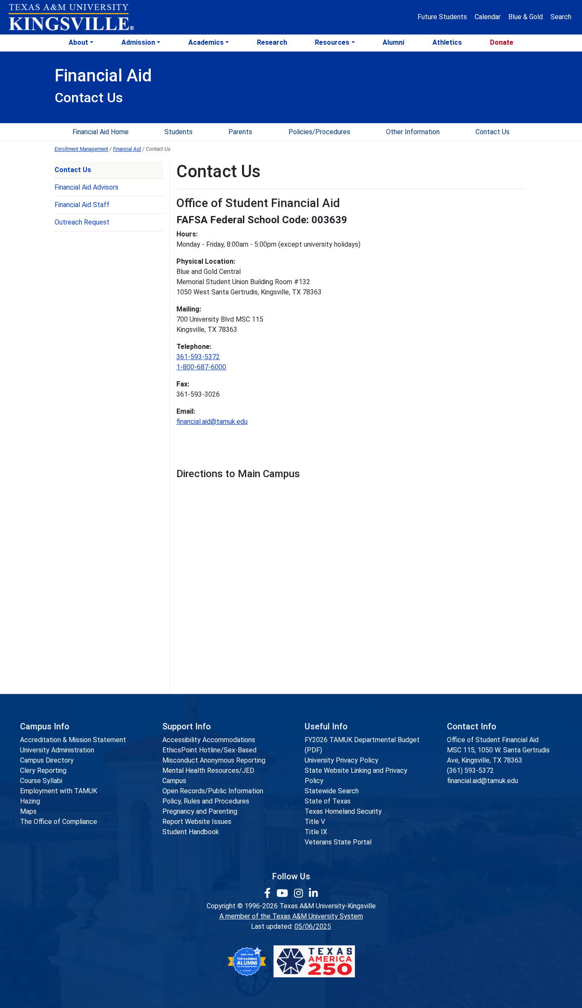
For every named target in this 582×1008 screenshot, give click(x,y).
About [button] (78, 42)
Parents (240, 132)
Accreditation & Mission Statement (73, 740)
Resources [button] (332, 42)
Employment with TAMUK (58, 791)
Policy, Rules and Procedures (205, 801)
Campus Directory (47, 760)
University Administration (57, 750)
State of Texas (328, 801)
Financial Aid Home (100, 132)
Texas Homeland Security (343, 811)
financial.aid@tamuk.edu (212, 422)
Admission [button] (138, 42)
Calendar (488, 17)
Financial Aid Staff (82, 205)
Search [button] (560, 17)
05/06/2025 (312, 926)
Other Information (413, 132)
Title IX (316, 832)
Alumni (393, 42)
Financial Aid (127, 149)
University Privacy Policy (341, 760)
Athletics (447, 42)
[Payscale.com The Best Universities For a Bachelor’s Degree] (247, 961)
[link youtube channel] (283, 893)
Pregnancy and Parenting (199, 811)
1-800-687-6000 (201, 367)
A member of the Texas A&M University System (291, 916)
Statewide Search (332, 791)
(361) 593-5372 (470, 770)
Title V (315, 822)
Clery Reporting (43, 770)
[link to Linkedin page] (313, 893)
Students (178, 132)
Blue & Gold (525, 17)
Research (272, 42)
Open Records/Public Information (212, 791)
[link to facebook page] (268, 893)
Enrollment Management (81, 149)
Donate (501, 42)
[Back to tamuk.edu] (71, 17)
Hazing (30, 801)
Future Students (442, 17)
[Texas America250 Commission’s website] (314, 961)
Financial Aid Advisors (86, 187)
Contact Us (492, 132)
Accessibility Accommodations (208, 740)
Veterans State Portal (338, 842)
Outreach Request (82, 222)
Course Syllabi (41, 781)
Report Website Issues (196, 822)
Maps (28, 811)
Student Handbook (190, 832)
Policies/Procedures (319, 132)
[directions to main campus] (304, 579)
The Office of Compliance (58, 822)
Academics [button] (206, 42)
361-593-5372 (198, 357)
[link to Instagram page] (299, 893)
